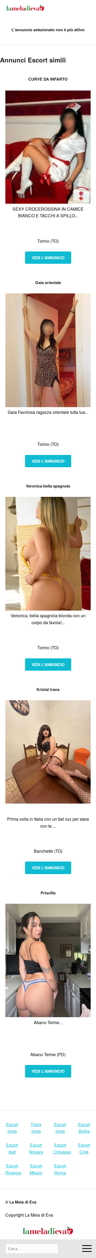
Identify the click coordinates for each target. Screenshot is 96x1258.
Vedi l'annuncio (48, 257)
